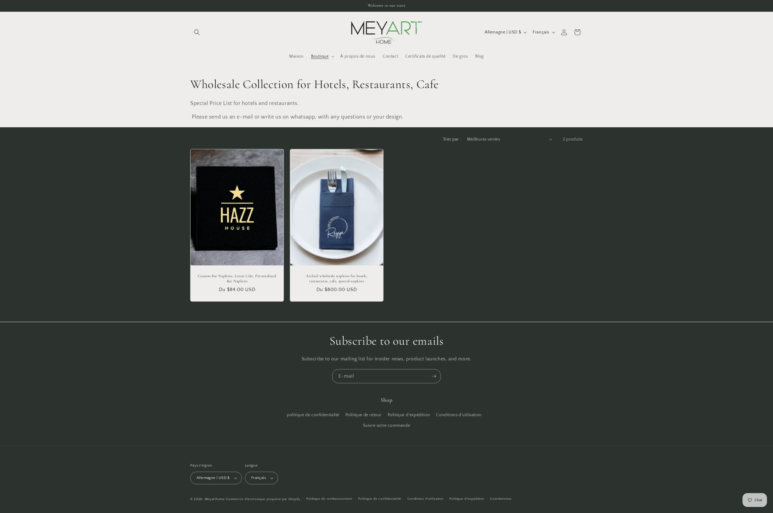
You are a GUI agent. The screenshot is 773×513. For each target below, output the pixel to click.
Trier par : (452, 139)
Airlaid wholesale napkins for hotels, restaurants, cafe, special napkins (336, 278)
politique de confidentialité (313, 415)
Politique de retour (363, 415)
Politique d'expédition (409, 415)
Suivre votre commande (386, 425)
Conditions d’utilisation (425, 499)
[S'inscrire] (434, 376)
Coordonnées (501, 499)
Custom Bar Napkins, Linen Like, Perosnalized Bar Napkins (237, 278)
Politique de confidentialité (379, 499)
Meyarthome (215, 499)
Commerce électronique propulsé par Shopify (263, 499)
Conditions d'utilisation (458, 415)
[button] (197, 32)
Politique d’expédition (466, 499)
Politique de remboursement (329, 499)
